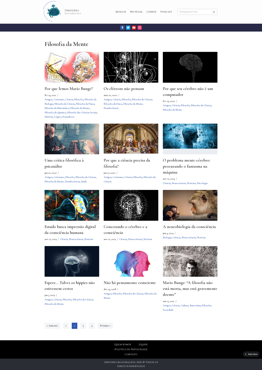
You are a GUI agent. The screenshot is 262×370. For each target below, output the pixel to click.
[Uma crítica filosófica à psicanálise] (72, 145)
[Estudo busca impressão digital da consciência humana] (72, 205)
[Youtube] (134, 27)
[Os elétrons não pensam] (131, 72)
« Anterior (52, 325)
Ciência (69, 99)
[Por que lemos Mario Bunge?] (72, 67)
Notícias (136, 12)
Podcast (166, 12)
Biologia (167, 237)
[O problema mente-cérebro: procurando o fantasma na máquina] (190, 136)
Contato (131, 354)
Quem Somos (122, 344)
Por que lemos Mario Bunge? (69, 88)
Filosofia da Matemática (57, 108)
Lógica (57, 116)
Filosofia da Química (55, 112)
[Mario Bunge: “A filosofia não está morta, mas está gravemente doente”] (190, 266)
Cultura (185, 305)
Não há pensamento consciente (130, 282)
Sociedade (168, 309)
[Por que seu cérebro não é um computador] (190, 68)
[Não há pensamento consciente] (131, 266)
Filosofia (78, 99)
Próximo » (105, 325)
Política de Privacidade (131, 349)
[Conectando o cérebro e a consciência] (131, 206)
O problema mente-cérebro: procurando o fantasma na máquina (186, 166)
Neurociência (179, 183)
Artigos (120, 12)
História (49, 116)
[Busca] (214, 12)
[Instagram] (140, 27)
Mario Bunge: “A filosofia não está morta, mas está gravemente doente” (190, 288)
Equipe (143, 344)
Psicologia (202, 183)
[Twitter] (128, 27)
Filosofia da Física (85, 103)
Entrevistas (195, 305)
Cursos (151, 12)
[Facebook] (122, 27)
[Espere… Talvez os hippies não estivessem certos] (72, 264)
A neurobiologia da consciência (189, 226)
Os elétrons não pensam (124, 88)
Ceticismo (59, 99)
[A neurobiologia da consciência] (190, 208)
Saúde (84, 181)
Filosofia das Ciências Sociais (82, 112)
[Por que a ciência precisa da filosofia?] (131, 139)
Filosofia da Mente (80, 108)
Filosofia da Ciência (64, 103)
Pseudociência (111, 108)
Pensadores (68, 116)
